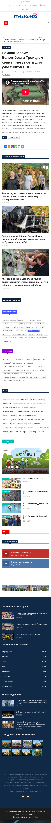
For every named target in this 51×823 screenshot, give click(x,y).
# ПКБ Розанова (19, 423)
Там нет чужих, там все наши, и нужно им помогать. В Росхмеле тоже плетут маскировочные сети (24, 196)
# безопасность (37, 399)
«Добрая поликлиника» (33, 479)
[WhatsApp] (15, 146)
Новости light (25, 374)
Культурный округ (39, 370)
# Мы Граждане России (26, 415)
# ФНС (42, 431)
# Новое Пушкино (10, 419)
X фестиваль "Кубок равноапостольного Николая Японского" (31, 614)
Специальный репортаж (36, 377)
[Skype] (19, 146)
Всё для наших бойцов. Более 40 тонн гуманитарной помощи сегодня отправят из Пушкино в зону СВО (24, 239)
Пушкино (6, 75)
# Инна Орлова (22, 411)
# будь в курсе (14, 137)
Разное (31, 334)
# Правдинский (34, 423)
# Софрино (24, 431)
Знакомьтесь (7, 370)
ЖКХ (21, 324)
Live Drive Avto (8, 359)
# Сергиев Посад (41, 427)
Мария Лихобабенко (12, 72)
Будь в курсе (22, 320)
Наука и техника (21, 331)
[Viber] (12, 146)
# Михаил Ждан (9, 415)
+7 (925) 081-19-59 (25, 5)
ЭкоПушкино (19, 381)
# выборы (7, 403)
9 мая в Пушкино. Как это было (28, 634)
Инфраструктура (9, 327)
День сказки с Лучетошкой (23, 363)
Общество (6, 334)
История (30, 327)
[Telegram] (22, 146)
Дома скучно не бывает (11, 366)
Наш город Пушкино (10, 374)
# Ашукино (25, 399)
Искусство (21, 327)
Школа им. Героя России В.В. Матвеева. (31, 624)
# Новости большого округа (32, 419)
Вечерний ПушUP (40, 359)
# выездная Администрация (24, 403)
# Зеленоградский (29, 407)
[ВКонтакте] (5, 146)
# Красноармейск (38, 411)
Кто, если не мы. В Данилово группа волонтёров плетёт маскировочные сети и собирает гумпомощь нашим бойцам (25, 282)
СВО (46, 334)
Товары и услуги (15, 338)
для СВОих (6, 47)
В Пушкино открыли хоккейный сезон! (31, 712)
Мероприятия (8, 331)
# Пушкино (9, 427)
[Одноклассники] (9, 146)
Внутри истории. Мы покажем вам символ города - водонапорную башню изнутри (32, 702)
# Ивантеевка (8, 411)
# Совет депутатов (10, 431)
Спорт (5, 338)
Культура (39, 327)
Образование (34, 331)
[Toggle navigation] (6, 23)
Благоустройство (9, 320)
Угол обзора (7, 381)
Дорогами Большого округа (32, 366)
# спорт (34, 431)
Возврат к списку (11, 300)
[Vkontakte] (23, 9)
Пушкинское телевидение (21, 553)
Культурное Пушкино (23, 370)
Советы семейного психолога (14, 377)
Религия (39, 334)
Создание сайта (19, 817)
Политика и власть (19, 334)
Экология (43, 338)
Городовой (7, 363)
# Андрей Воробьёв (11, 399)
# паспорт (7, 423)
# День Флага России (11, 407)
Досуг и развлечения (10, 324)
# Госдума (41, 403)
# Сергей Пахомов (25, 427)
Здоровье (28, 324)
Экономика (7, 341)
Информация (39, 324)
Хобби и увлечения (31, 338)
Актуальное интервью (24, 359)
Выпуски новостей (36, 320)
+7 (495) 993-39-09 (11, 5)
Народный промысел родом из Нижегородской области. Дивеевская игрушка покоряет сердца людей (30, 724)
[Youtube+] (27, 9)
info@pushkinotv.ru (40, 5)
